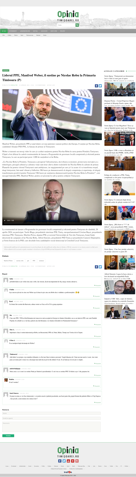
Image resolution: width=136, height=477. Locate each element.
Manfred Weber (8, 261)
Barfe (73, 466)
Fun (117, 466)
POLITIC (62, 31)
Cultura (9, 35)
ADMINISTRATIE (25, 31)
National (38, 35)
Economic (36, 466)
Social (29, 466)
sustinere (41, 261)
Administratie (22, 466)
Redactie (14, 85)
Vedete (111, 466)
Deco (105, 466)
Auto (94, 466)
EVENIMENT (13, 31)
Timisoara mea (29, 35)
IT (121, 466)
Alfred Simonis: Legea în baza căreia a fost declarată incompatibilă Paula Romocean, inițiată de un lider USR (118, 276)
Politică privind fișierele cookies (59, 469)
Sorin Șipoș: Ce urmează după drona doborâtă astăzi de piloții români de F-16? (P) (119, 202)
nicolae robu (19, 261)
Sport (22, 35)
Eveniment (13, 466)
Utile (3, 35)
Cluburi (126, 466)
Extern (44, 35)
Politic (43, 466)
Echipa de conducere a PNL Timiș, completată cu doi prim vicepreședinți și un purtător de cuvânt (118, 177)
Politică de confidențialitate (76, 469)
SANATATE (44, 31)
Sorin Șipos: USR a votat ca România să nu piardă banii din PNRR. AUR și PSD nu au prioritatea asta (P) (119, 152)
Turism (16, 35)
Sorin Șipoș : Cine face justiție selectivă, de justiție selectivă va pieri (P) (119, 250)
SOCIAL (35, 31)
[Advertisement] (68, 52)
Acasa (4, 31)
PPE (34, 261)
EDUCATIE (54, 31)
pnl (28, 261)
